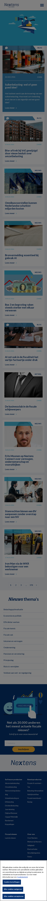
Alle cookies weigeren (13, 889)
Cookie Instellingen (12, 882)
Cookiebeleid (22, 877)
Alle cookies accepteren (13, 896)
